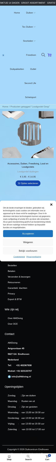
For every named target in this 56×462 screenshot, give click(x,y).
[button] (51, 204)
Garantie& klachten (17, 288)
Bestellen (12, 265)
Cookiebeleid (19, 257)
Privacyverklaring (33, 257)
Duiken (24, 163)
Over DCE (13, 324)
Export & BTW (15, 299)
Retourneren (14, 282)
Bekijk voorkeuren (28, 250)
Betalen (11, 271)
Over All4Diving (15, 318)
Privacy (11, 293)
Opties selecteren (29, 183)
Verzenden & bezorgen (19, 276)
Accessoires (13, 163)
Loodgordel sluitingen (28, 171)
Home (5, 106)
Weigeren (28, 242)
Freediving (34, 163)
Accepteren (28, 233)
